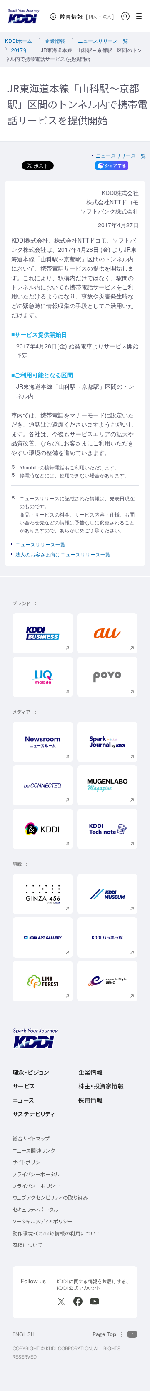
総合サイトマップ (31, 1138)
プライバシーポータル (36, 1174)
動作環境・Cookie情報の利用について (56, 1233)
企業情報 (55, 40)
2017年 (19, 49)
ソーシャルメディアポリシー (42, 1221)
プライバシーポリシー (36, 1186)
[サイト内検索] (125, 16)
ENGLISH (23, 1334)
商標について (27, 1245)
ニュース (23, 1100)
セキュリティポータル (35, 1209)
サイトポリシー (28, 1162)
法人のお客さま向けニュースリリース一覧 (62, 554)
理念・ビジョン (30, 1072)
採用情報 (90, 1100)
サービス (23, 1086)
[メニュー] (141, 16)
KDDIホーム (18, 40)
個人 (93, 17)
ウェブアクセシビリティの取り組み (50, 1197)
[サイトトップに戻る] (24, 16)
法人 (107, 17)
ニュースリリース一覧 (103, 40)
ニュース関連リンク (33, 1150)
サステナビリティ (33, 1114)
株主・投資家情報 (101, 1086)
